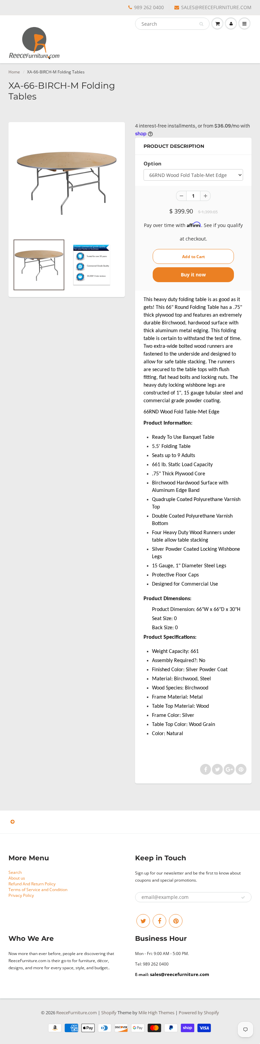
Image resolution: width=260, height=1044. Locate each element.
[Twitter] (143, 921)
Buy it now (193, 274)
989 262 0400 (149, 7)
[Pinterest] (175, 921)
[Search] (201, 24)
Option (152, 163)
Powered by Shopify (199, 1012)
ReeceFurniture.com (76, 1012)
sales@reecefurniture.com (179, 974)
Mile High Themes (156, 1012)
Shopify (108, 1012)
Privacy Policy (21, 895)
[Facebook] (159, 921)
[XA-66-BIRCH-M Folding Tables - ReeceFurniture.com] (67, 182)
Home (14, 72)
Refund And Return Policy (32, 884)
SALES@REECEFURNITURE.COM (216, 7)
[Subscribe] (243, 897)
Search (15, 872)
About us (16, 878)
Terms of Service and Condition (37, 889)
